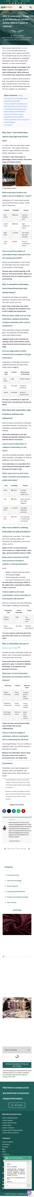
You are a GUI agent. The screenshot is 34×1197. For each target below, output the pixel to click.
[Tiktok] (18, 3)
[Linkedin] (21, 3)
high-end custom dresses (10, 648)
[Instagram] (24, 3)
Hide (20, 95)
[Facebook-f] (10, 3)
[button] (20, 7)
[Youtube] (15, 3)
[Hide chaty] (29, 1192)
